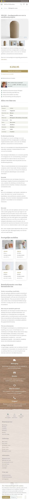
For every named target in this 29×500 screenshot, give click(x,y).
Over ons (5, 472)
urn (9, 138)
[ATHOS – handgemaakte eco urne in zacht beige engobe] (21, 245)
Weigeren (13, 497)
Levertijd (4, 468)
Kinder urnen (5, 449)
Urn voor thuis (5, 464)
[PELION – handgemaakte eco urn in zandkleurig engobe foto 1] (14, 29)
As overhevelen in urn (7, 462)
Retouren (4, 430)
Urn (11, 120)
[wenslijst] (23, 4)
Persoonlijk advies (21, 415)
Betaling (4, 427)
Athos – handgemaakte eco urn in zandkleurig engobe (7, 255)
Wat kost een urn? (6, 460)
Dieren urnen (5, 447)
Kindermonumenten (7, 477)
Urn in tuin (4, 466)
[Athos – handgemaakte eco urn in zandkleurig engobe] (7, 245)
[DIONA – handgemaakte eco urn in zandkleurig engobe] (21, 266)
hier (21, 494)
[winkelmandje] (26, 4)
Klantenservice (24, 1)
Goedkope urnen (6, 445)
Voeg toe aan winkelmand (14, 71)
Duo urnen (4, 443)
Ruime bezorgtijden (8, 415)
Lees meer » (4, 59)
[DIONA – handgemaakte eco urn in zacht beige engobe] (7, 266)
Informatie (5, 455)
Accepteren (6, 497)
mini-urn (3, 198)
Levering (4, 428)
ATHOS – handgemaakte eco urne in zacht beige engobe (20, 255)
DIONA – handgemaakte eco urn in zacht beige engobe (7, 276)
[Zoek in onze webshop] (21, 4)
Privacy (4, 432)
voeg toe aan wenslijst (7, 74)
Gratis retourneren (14, 415)
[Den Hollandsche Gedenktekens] (9, 4)
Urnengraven (5, 479)
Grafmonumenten (6, 475)
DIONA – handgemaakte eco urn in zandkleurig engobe (20, 276)
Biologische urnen (6, 451)
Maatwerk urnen (6, 458)
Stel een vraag (5, 434)
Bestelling (4, 425)
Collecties (5, 438)
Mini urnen (4, 441)
